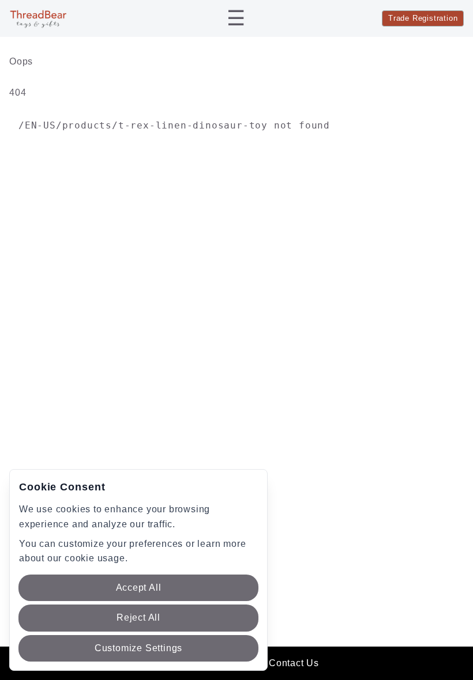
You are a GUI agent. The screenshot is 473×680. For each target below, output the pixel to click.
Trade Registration (422, 18)
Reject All (138, 617)
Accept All (139, 587)
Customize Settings (138, 648)
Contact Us (294, 663)
